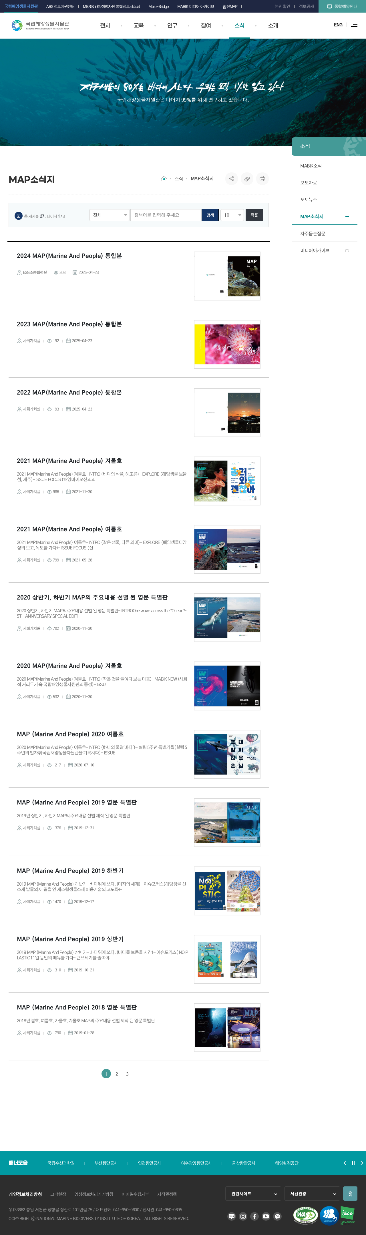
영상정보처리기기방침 (93, 1194)
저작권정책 (167, 1194)
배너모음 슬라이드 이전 (344, 1163)
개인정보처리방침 (25, 1194)
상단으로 (350, 1193)
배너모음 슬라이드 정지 (353, 1163)
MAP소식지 (202, 178)
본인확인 (282, 6)
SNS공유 (231, 179)
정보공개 (306, 6)
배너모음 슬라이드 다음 (361, 1163)
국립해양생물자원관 (40, 25)
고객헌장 (58, 1194)
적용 (254, 215)
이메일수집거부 (135, 1194)
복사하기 (247, 179)
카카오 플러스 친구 (277, 1216)
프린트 (262, 179)
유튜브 (266, 1216)
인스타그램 (243, 1216)
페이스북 (254, 1216)
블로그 (231, 1216)
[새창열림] (306, 1223)
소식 (179, 178)
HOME (164, 178)
